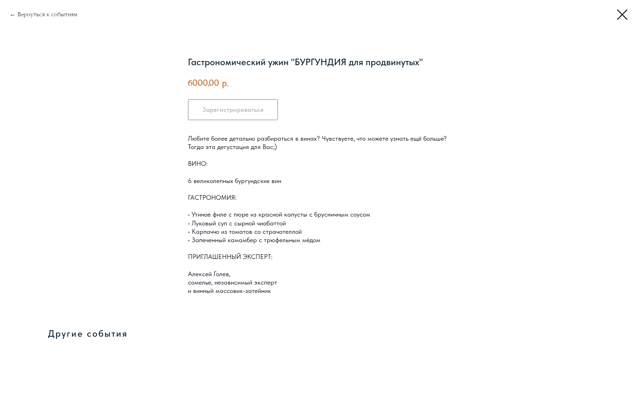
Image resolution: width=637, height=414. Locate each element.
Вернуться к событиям (47, 14)
